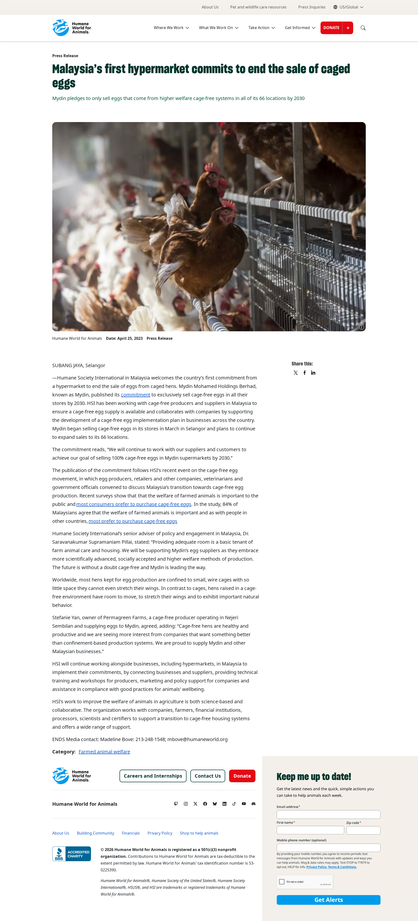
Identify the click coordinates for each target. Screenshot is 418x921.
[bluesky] (215, 803)
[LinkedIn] (224, 803)
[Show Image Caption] (362, 327)
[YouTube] (244, 803)
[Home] (71, 776)
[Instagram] (186, 803)
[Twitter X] (195, 803)
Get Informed (297, 28)
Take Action (258, 28)
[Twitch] (176, 803)
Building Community (95, 833)
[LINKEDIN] (313, 373)
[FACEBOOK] (304, 373)
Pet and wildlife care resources (258, 7)
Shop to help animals (199, 833)
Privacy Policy (160, 833)
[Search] (359, 28)
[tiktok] (234, 803)
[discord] (253, 803)
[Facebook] (205, 803)
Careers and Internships (153, 776)
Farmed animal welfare (104, 751)
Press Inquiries (312, 7)
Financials (131, 833)
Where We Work (169, 28)
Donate (331, 28)
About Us (210, 7)
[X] (296, 373)
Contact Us (208, 776)
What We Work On (216, 28)
